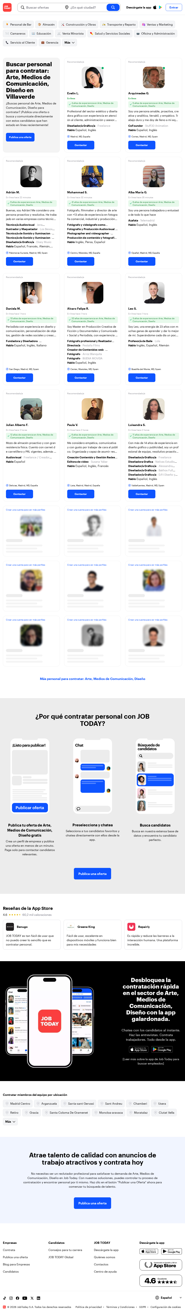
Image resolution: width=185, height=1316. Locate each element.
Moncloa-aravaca (111, 1112)
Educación (44, 33)
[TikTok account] (4, 1298)
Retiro (14, 1112)
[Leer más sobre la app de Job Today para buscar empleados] (151, 1061)
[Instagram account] (11, 1298)
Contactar (81, 145)
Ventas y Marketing (160, 24)
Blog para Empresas (16, 1264)
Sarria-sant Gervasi (81, 1103)
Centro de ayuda (105, 1271)
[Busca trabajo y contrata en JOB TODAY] (7, 7)
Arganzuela (49, 1103)
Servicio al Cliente (22, 42)
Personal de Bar (20, 24)
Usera (162, 1103)
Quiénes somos (104, 1257)
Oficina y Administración (158, 33)
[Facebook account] (17, 1298)
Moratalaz (141, 1112)
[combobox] (43, 7)
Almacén (49, 24)
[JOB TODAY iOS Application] (138, 1049)
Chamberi (140, 1103)
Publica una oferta (20, 137)
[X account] (32, 1298)
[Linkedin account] (38, 1298)
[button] (92, 105)
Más (67, 42)
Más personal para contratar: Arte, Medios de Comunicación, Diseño (92, 679)
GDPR (142, 1306)
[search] (113, 7)
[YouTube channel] (24, 1298)
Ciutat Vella (166, 1112)
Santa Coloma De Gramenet (69, 1112)
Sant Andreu (113, 1103)
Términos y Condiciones (120, 1306)
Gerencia (52, 42)
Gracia (34, 1112)
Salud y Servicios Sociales (112, 33)
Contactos (101, 1264)
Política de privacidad (89, 1306)
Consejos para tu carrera (65, 1250)
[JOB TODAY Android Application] (162, 1049)
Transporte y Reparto (121, 24)
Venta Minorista (73, 33)
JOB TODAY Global (60, 1257)
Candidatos (11, 1271)
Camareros (17, 33)
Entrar (173, 7)
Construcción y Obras (81, 24)
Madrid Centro (20, 1103)
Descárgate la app (106, 1250)
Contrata (9, 1250)
